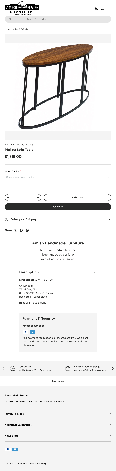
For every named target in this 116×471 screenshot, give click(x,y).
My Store (9, 144)
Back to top (58, 381)
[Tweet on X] (15, 230)
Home (7, 29)
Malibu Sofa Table (20, 29)
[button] (102, 8)
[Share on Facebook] (21, 230)
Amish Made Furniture (21, 463)
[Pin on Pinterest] (27, 230)
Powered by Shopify (40, 463)
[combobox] (58, 19)
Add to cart (77, 197)
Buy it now (58, 206)
